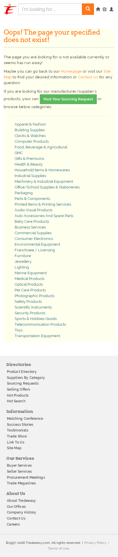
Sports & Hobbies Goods (36, 319)
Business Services (30, 227)
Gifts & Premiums (29, 158)
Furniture (23, 256)
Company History (21, 512)
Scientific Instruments (33, 307)
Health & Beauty (29, 164)
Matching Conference (25, 419)
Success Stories (20, 425)
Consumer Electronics (34, 238)
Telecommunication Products (40, 324)
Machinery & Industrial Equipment (44, 181)
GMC (19, 153)
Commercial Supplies (33, 233)
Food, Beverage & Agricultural (41, 147)
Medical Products (29, 278)
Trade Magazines (21, 483)
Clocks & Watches (30, 136)
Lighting (22, 267)
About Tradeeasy (21, 501)
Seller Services (19, 472)
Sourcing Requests (23, 383)
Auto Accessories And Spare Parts (44, 216)
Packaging (24, 193)
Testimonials (18, 430)
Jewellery (23, 261)
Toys (19, 330)
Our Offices (16, 507)
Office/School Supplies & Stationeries (47, 187)
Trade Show (17, 436)
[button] (111, 9)
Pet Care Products (30, 290)
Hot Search (16, 401)
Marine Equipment (31, 273)
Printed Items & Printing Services (43, 204)
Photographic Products (34, 296)
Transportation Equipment (37, 336)
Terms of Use (58, 548)
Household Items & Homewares (42, 170)
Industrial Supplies (30, 176)
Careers (13, 524)
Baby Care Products (32, 221)
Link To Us (15, 442)
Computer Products (32, 141)
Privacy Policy (95, 543)
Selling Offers (18, 389)
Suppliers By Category (26, 378)
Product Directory (22, 372)
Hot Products (18, 395)
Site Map (14, 448)
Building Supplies (30, 130)
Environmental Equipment (37, 244)
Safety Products (28, 301)
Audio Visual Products (33, 210)
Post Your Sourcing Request (68, 99)
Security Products (30, 313)
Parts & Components (32, 198)
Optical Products (29, 284)
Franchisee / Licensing (35, 250)
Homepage (71, 71)
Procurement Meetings (26, 478)
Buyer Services (19, 465)
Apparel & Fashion (30, 124)
